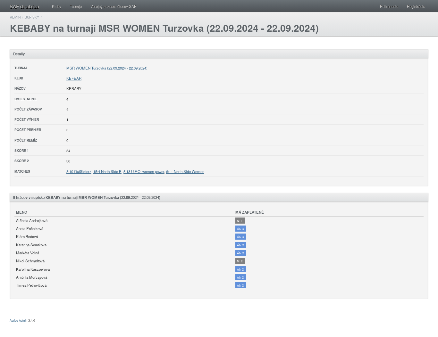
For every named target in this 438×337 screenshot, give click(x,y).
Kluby (56, 6)
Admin (15, 17)
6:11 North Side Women (185, 171)
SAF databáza (24, 6)
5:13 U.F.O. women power (143, 171)
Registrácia (416, 6)
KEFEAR (73, 78)
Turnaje (76, 6)
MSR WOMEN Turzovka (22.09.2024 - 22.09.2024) (106, 67)
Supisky (32, 17)
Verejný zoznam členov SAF (113, 6)
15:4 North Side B (107, 171)
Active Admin (18, 320)
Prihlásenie (389, 6)
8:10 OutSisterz (78, 171)
